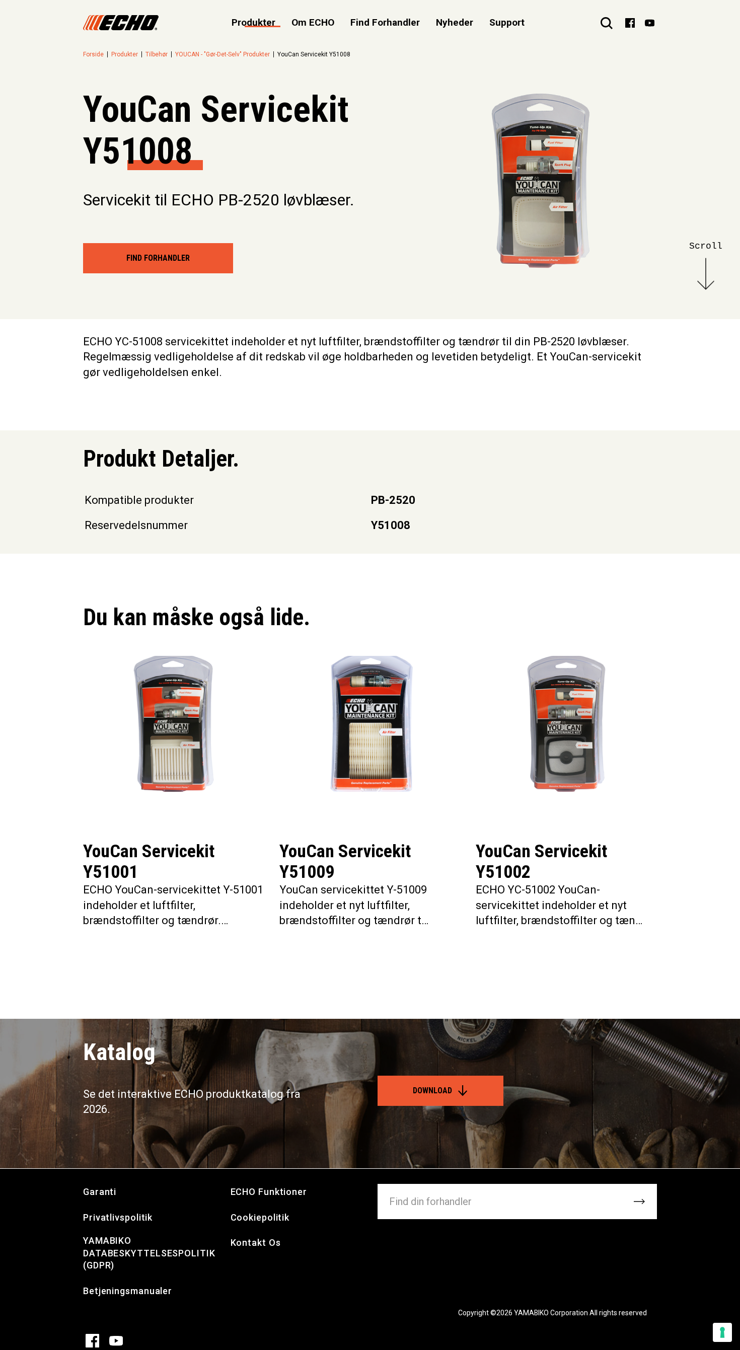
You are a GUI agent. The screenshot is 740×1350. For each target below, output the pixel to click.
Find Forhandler (385, 22)
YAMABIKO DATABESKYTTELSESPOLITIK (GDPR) (149, 1253)
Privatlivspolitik (118, 1217)
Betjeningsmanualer (127, 1291)
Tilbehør (156, 54)
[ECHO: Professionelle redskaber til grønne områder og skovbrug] (121, 22)
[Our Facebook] (630, 22)
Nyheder (454, 22)
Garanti (99, 1191)
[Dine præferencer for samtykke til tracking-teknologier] (722, 1332)
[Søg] (606, 23)
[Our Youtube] (649, 22)
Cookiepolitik (260, 1217)
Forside (93, 54)
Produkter (124, 54)
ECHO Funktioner (269, 1191)
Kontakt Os (256, 1242)
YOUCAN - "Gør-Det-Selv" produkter (222, 54)
